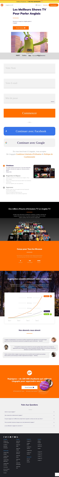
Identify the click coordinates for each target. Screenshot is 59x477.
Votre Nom (11, 68)
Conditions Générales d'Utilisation (28, 154)
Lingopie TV (29, 441)
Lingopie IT (40, 460)
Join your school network (28, 460)
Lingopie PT (40, 456)
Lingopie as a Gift (9, 5)
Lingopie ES (40, 451)
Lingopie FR (40, 454)
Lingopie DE (40, 458)
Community (5, 467)
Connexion (45, 5)
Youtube (5, 472)
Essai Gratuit (53, 5)
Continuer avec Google (31, 142)
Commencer (29, 113)
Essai (20, 28)
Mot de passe (12, 98)
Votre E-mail (11, 83)
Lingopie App (29, 450)
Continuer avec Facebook (31, 131)
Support (39, 448)
